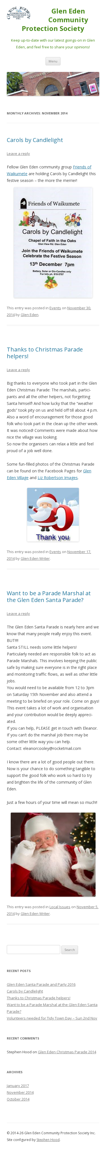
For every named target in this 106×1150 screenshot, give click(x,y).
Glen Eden (29, 314)
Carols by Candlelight (35, 140)
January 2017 (18, 1085)
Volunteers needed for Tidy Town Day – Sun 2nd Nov (52, 1018)
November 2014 (20, 1092)
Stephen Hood (48, 1139)
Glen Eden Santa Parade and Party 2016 (41, 984)
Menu (53, 61)
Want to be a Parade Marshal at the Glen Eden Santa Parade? (49, 596)
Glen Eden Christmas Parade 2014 (67, 1051)
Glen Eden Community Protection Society (55, 20)
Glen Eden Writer (35, 558)
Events (55, 307)
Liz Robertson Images (58, 477)
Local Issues (59, 906)
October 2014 (18, 1099)
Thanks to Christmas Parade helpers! (45, 353)
